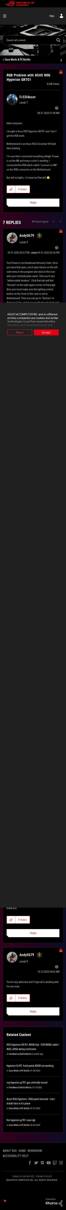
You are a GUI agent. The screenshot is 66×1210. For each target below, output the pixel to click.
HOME (22, 1150)
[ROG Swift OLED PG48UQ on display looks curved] (60, 221)
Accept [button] (46, 332)
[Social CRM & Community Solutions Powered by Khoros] (54, 1202)
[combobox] (33, 40)
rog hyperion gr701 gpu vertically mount (27, 1082)
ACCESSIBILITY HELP (15, 1156)
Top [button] (5, 1201)
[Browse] (6, 16)
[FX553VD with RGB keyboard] (54, 221)
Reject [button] (20, 332)
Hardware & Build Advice (20, 1054)
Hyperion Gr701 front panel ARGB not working (30, 1065)
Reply (33, 202)
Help (52, 16)
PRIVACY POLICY (44, 1176)
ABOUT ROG (10, 1150)
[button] (11, 189)
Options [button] (60, 59)
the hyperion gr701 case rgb (21, 1120)
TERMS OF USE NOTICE (23, 1176)
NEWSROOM (34, 1150)
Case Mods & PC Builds (17, 59)
